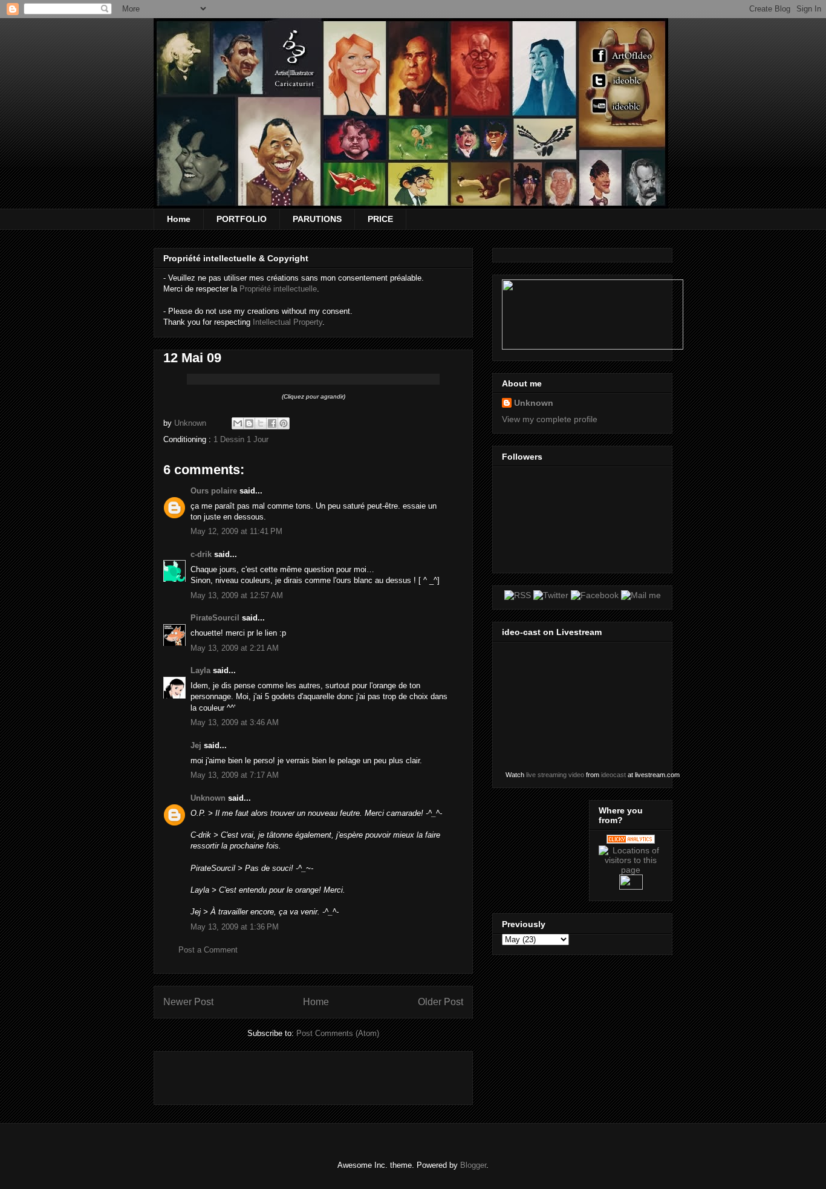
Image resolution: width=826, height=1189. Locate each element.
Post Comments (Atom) (337, 1033)
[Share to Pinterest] (284, 423)
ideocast (613, 774)
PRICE (380, 219)
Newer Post (188, 1002)
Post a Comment (208, 949)
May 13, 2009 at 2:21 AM (234, 648)
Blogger (473, 1165)
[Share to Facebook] (272, 423)
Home (178, 219)
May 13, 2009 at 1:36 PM (234, 926)
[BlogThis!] (249, 423)
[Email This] (238, 423)
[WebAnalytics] (631, 886)
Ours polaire (213, 490)
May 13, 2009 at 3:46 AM (234, 722)
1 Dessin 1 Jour (240, 439)
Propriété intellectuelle (278, 288)
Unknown (208, 798)
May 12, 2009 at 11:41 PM (236, 531)
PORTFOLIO (241, 219)
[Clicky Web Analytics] (630, 840)
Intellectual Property (287, 322)
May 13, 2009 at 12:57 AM (236, 595)
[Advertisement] (304, 1074)
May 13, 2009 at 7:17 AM (234, 775)
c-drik (201, 554)
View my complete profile (549, 419)
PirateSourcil (214, 617)
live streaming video (555, 774)
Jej (195, 745)
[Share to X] (261, 423)
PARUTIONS (317, 219)
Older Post (440, 1002)
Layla (200, 670)
